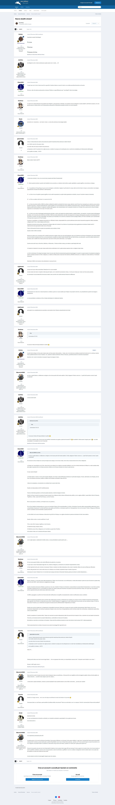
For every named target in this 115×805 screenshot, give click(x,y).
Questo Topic (94, 7)
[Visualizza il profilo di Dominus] (21, 105)
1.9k (21, 384)
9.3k (21, 112)
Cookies (65, 800)
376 (21, 642)
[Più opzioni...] (98, 34)
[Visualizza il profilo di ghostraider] (21, 143)
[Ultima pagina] (24, 29)
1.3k (21, 45)
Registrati (98, 2)
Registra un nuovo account (37, 779)
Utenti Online (36, 10)
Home (15, 10)
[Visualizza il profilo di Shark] (21, 124)
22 (21, 150)
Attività (22, 7)
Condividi (87, 23)
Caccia (29, 24)
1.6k (21, 71)
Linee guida (43, 10)
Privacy (55, 800)
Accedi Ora (77, 779)
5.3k (21, 93)
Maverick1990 (20, 372)
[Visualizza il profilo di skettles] (21, 65)
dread (20, 713)
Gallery (25, 10)
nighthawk (21, 266)
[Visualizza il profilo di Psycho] (21, 635)
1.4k (21, 278)
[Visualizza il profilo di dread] (21, 718)
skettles (20, 60)
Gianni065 (21, 82)
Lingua (49, 800)
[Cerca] (99, 7)
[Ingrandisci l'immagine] (29, 42)
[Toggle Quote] (29, 333)
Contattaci (60, 800)
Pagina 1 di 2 (29, 29)
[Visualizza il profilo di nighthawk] (21, 271)
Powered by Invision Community (57, 803)
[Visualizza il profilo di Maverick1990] (21, 377)
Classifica (28, 7)
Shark (20, 119)
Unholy (22, 22)
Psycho (20, 630)
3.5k (21, 724)
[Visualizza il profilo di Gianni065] (21, 87)
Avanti (20, 29)
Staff (30, 10)
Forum (20, 10)
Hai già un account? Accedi (86, 2)
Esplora (16, 7)
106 (21, 130)
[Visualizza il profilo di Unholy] (16, 23)
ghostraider (20, 138)
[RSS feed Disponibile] (99, 792)
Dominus (20, 100)
